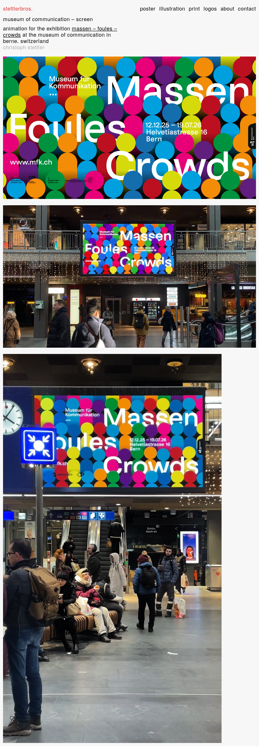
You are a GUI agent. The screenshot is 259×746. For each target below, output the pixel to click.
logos (210, 8)
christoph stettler (24, 47)
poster (148, 8)
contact (247, 8)
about (227, 8)
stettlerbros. (18, 8)
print (194, 8)
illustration (172, 8)
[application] (129, 128)
